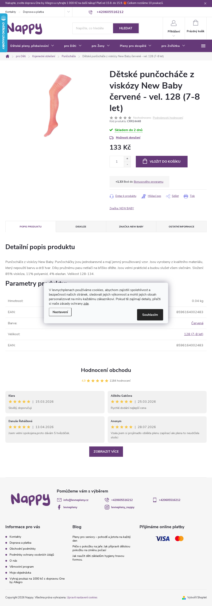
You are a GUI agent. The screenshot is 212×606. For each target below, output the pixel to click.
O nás (13, 561)
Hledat (125, 28)
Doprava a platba (33, 12)
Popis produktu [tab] (31, 226)
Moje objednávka (20, 573)
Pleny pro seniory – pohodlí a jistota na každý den (101, 539)
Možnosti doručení (128, 138)
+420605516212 (122, 500)
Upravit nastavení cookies (82, 597)
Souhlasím (150, 314)
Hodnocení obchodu (106, 370)
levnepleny (70, 507)
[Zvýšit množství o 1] (127, 159)
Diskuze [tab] (81, 226)
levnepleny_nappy (122, 507)
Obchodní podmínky (23, 549)
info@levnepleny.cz (75, 500)
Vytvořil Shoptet (197, 597)
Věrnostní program (22, 567)
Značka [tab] (131, 226)
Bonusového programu (148, 182)
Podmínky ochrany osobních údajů (32, 555)
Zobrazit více (106, 451)
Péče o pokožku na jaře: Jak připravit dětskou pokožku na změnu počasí (101, 548)
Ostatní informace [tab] (181, 226)
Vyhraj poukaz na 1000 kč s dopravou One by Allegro (37, 580)
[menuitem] (32, 46)
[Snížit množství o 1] (127, 164)
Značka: (122, 208)
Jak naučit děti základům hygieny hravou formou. (98, 558)
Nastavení (60, 312)
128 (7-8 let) (193, 334)
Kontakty (10, 12)
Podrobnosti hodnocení (168, 118)
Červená (197, 323)
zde (86, 303)
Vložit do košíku (165, 161)
